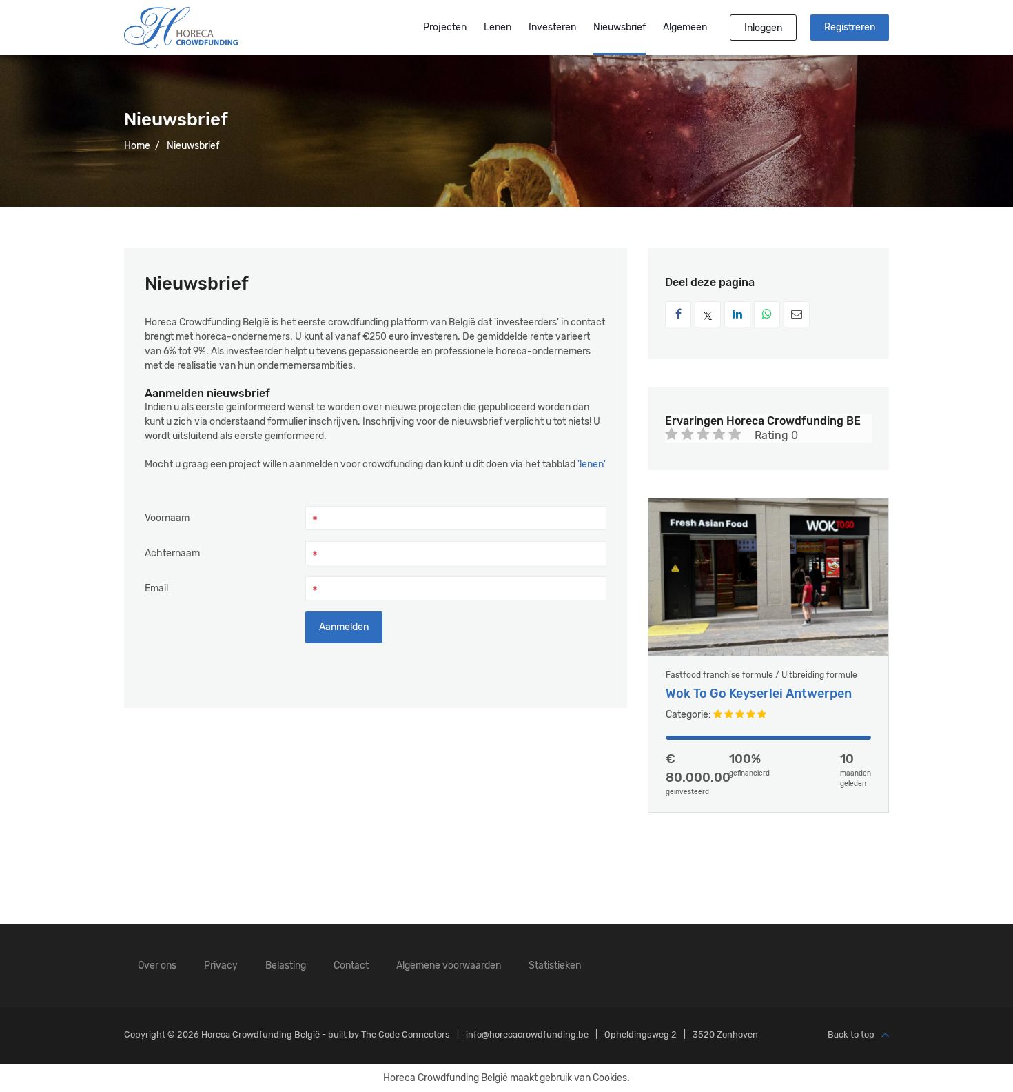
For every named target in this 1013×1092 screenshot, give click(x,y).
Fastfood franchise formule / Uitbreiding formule (761, 675)
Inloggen (763, 28)
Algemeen (685, 27)
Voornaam (167, 518)
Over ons (157, 965)
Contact (351, 965)
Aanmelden (344, 627)
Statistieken (555, 965)
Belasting (285, 965)
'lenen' (591, 464)
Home (137, 146)
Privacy (221, 965)
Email (156, 588)
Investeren (552, 27)
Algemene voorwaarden (448, 965)
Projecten (445, 27)
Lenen (497, 27)
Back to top (851, 1035)
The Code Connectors (405, 1034)
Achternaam (172, 553)
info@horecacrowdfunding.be (527, 1034)
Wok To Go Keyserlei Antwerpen (759, 694)
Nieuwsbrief (619, 27)
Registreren (849, 27)
